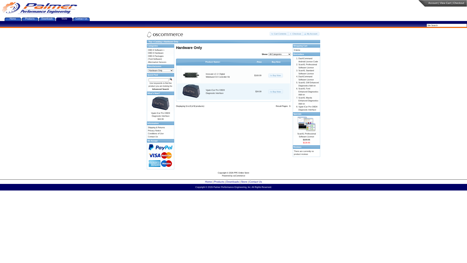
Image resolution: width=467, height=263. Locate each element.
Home (13, 18)
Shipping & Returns (156, 127)
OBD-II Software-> (156, 50)
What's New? (153, 93)
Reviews (297, 147)
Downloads (47, 18)
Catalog (158, 42)
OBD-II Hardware (155, 53)
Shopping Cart (300, 46)
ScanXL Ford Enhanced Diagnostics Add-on (308, 91)
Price (259, 62)
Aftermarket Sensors (157, 62)
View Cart (445, 2)
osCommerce (239, 176)
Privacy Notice (154, 130)
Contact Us (81, 18)
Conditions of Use (156, 133)
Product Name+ (212, 62)
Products (30, 18)
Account (433, 2)
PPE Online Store (241, 173)
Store (64, 18)
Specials (297, 114)
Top (150, 42)
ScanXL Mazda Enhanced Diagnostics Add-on (308, 101)
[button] (279, 34)
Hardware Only (171, 42)
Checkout (458, 2)
